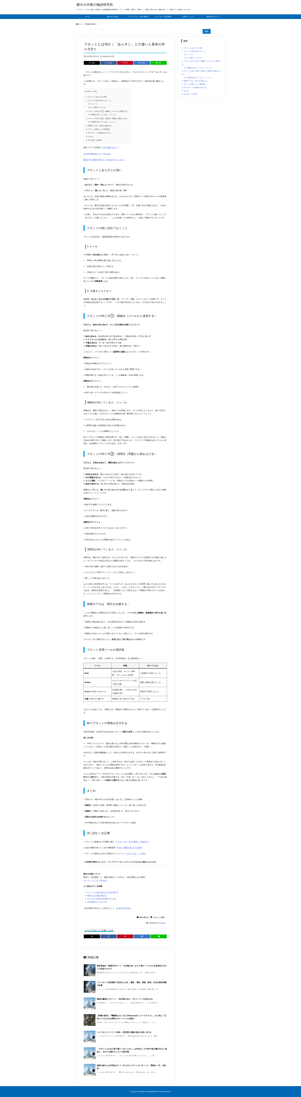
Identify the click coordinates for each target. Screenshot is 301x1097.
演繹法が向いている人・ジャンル (102, 122)
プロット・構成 (158, 917)
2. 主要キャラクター (97, 107)
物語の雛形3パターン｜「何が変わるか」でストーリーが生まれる (125, 999)
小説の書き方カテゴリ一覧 (97, 902)
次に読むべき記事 (93, 140)
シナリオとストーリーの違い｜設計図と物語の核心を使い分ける (124, 1032)
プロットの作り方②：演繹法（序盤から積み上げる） (107, 118)
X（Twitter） (102, 880)
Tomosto (107, 154)
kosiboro (162, 923)
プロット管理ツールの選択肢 (98, 129)
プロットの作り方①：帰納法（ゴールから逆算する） (107, 111)
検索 (206, 31)
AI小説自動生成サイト (92, 154)
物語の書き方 (92, 24)
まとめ (89, 136)
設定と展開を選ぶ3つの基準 (130, 847)
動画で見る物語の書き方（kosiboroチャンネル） (104, 159)
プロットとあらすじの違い (97, 97)
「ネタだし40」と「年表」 (135, 853)
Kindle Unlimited (123, 908)
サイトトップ (89, 880)
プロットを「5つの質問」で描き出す (133, 842)
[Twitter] (92, 936)
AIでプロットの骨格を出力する (98, 133)
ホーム (80, 24)
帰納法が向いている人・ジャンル (102, 115)
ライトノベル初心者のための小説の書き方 (102, 892)
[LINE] (158, 936)
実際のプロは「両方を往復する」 (99, 126)
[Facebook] (108, 936)
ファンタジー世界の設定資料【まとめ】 (102, 899)
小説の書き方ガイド (110, 147)
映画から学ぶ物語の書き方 (97, 895)
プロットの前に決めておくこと (98, 100)
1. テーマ (93, 104)
